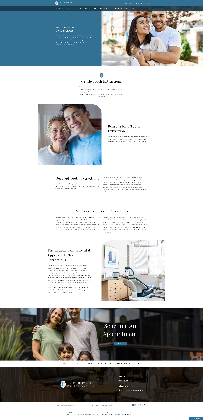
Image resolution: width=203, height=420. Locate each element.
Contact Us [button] (196, 418)
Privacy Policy (104, 405)
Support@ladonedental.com (134, 390)
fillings (84, 186)
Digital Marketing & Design (141, 405)
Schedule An (120, 330)
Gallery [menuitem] (135, 9)
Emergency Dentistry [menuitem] (120, 9)
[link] (142, 3)
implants (68, 278)
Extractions (72, 27)
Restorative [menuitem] (84, 9)
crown (90, 186)
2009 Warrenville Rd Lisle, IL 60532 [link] (125, 381)
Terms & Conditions (94, 405)
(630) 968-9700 (128, 414)
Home (57, 27)
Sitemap (111, 405)
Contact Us (120, 343)
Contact (128, 3)
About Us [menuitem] (59, 9)
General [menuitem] (71, 9)
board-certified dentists (71, 285)
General (64, 27)
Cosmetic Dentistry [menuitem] (100, 9)
